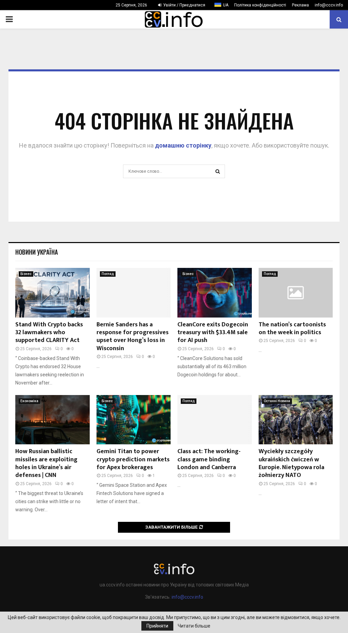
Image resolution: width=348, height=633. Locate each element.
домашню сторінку (183, 145)
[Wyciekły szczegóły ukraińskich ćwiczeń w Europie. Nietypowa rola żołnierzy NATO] (296, 420)
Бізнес (26, 274)
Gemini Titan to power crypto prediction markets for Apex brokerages (133, 459)
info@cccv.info (329, 5)
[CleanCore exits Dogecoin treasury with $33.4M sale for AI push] (214, 293)
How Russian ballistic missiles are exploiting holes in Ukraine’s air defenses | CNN (46, 463)
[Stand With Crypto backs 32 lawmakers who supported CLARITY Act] (52, 293)
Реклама (300, 5)
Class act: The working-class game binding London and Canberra (209, 459)
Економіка (29, 401)
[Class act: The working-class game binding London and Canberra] (214, 420)
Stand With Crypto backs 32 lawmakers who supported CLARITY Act (49, 333)
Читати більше (194, 625)
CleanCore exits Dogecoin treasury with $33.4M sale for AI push (212, 333)
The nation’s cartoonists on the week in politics (292, 329)
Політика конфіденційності (260, 5)
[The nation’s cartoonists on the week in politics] (296, 293)
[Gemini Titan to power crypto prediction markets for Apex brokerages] (134, 420)
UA (225, 5)
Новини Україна (36, 251)
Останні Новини (277, 401)
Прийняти (157, 626)
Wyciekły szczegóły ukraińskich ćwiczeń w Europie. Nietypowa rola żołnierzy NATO (291, 463)
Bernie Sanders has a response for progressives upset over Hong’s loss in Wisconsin (133, 337)
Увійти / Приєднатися (183, 5)
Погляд (108, 274)
